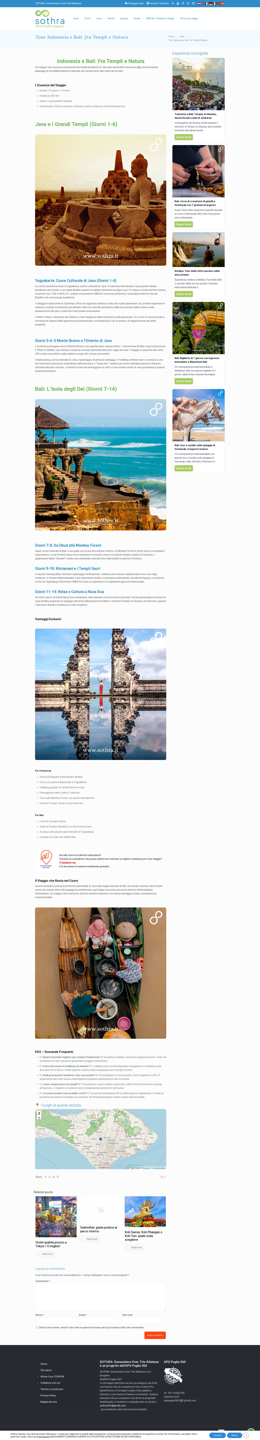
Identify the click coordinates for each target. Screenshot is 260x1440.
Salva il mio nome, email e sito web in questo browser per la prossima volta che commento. (91, 1327)
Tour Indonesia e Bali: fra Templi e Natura (188, 40)
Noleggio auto (135, 3)
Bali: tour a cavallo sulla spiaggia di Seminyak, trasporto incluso (195, 447)
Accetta (217, 1435)
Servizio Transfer (159, 3)
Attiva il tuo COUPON (52, 1376)
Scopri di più (183, 137)
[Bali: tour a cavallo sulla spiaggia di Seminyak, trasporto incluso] (198, 415)
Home (171, 36)
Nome (40, 1314)
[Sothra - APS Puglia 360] (52, 17)
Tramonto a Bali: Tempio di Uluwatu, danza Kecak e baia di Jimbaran (196, 116)
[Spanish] (222, 3)
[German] (211, 3)
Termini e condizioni (51, 1389)
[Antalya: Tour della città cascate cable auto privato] (198, 249)
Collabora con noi (50, 1382)
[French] (207, 3)
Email (83, 1314)
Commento (43, 1281)
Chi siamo (46, 1370)
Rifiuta (235, 1435)
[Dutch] (199, 3)
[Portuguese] (219, 3)
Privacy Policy (48, 1395)
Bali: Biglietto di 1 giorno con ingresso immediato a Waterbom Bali (197, 360)
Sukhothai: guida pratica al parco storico (98, 1229)
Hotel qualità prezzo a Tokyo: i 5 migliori (51, 1244)
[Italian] (215, 3)
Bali (139, 67)
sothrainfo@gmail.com (113, 1405)
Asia (182, 36)
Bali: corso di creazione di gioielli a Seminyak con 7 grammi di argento (195, 203)
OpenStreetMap (159, 1168)
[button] (39, 1113)
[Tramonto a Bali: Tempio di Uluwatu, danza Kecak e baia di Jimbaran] (198, 84)
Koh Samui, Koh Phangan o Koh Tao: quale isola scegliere (143, 1235)
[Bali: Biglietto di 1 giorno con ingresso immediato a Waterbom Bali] (198, 328)
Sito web (127, 1314)
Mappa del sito (48, 1401)
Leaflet (146, 1168)
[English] (203, 3)
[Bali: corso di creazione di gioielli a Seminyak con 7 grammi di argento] (198, 171)
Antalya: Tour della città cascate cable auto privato (197, 272)
